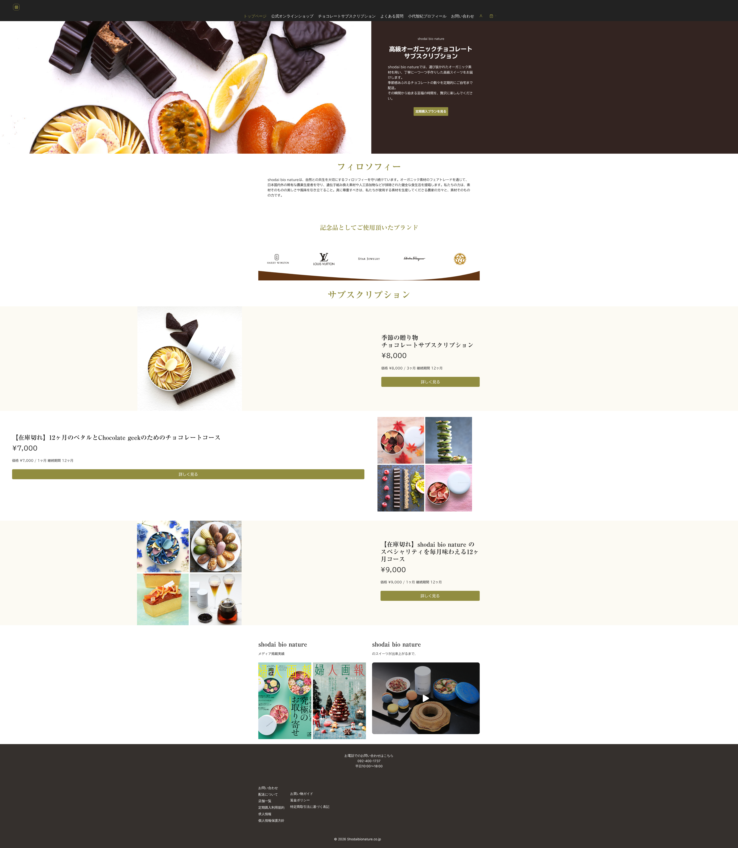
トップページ (255, 16)
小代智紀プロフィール (427, 16)
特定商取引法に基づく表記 (309, 807)
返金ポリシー (300, 800)
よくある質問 (391, 16)
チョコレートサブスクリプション (347, 16)
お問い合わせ (462, 16)
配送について (268, 794)
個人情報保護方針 (271, 820)
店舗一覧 (264, 801)
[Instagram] (16, 7)
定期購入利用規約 (271, 807)
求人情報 (264, 814)
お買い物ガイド (301, 794)
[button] (426, 698)
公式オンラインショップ (292, 16)
